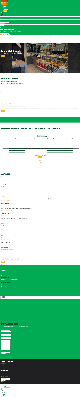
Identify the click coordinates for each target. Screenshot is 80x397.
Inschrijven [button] (3, 380)
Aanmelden (6, 9)
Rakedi (5, 392)
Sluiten (6, 23)
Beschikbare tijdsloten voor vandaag (40, 155)
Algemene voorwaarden (15, 31)
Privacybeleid (21, 31)
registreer (9, 20)
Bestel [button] (5, 11)
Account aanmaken (4, 34)
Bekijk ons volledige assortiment (7, 249)
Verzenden (3, 353)
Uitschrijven (3, 381)
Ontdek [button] (3, 111)
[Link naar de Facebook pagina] (4, 395)
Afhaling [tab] (41, 162)
